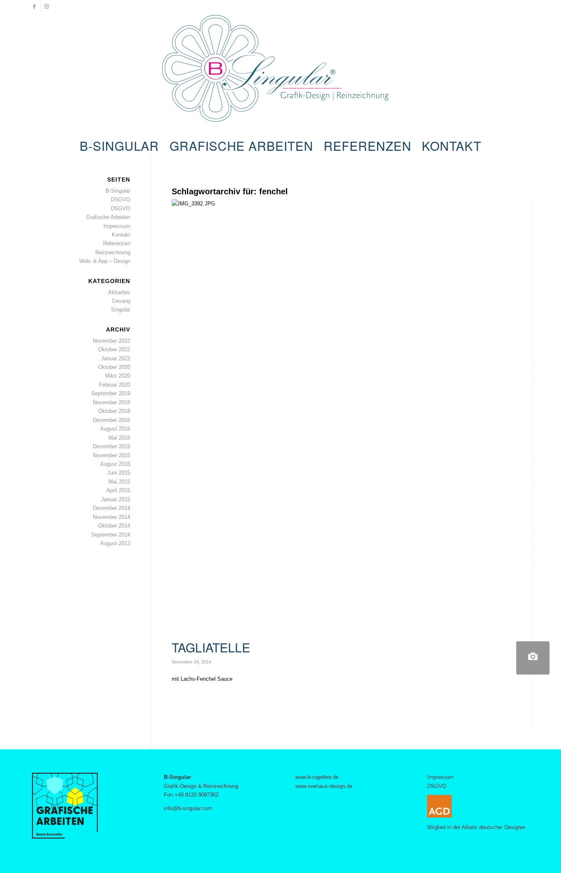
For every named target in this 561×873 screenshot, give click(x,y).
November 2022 (111, 341)
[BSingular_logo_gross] (280, 74)
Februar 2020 (114, 385)
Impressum (116, 226)
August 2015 (115, 464)
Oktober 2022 (114, 349)
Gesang (121, 301)
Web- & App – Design (104, 261)
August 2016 (115, 429)
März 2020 (117, 376)
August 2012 (115, 543)
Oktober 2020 (114, 367)
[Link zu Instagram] (47, 6)
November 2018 (111, 402)
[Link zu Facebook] (34, 6)
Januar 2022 (115, 358)
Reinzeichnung (112, 252)
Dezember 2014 (111, 508)
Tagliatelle (211, 647)
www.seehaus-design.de (323, 786)
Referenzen (116, 243)
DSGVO (120, 199)
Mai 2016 (119, 438)
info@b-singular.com (188, 808)
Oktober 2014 (114, 526)
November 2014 (111, 517)
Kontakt (121, 235)
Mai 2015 (119, 482)
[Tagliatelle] (533, 658)
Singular (120, 309)
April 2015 (118, 490)
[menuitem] (119, 146)
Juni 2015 (118, 473)
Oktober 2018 (114, 411)
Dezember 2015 (111, 446)
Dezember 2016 (111, 420)
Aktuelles (119, 292)
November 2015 (111, 455)
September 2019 (110, 393)
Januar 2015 (115, 499)
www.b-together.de (316, 777)
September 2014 (110, 535)
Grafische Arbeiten (108, 217)
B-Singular (118, 191)
